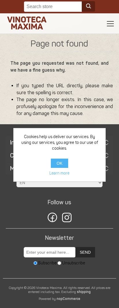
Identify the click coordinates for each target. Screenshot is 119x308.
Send (85, 252)
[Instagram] (66, 218)
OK (59, 163)
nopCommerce (68, 299)
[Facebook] (52, 218)
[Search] (88, 6)
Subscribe (47, 263)
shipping (84, 292)
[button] (110, 23)
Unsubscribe (73, 263)
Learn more (59, 173)
